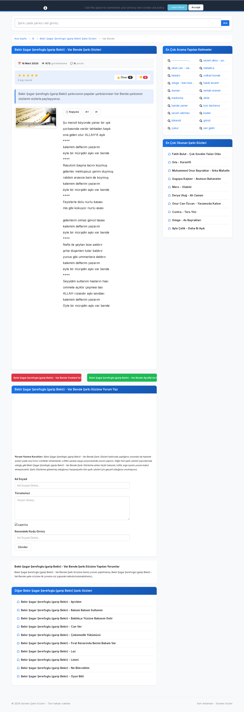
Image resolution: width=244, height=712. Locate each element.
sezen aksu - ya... (214, 60)
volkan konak (211, 75)
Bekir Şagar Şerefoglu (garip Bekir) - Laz (48, 651)
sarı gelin (209, 128)
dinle (206, 98)
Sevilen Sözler (224, 703)
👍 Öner (124, 77)
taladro (176, 75)
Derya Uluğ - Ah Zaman (187, 195)
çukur (175, 128)
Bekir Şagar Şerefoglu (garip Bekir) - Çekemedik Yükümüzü (61, 635)
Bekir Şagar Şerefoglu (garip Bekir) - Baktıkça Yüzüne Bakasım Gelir (67, 618)
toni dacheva (211, 105)
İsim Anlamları (205, 703)
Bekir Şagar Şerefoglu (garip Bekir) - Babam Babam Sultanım (62, 610)
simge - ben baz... (183, 82)
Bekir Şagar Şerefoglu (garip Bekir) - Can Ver (51, 626)
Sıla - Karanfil (181, 162)
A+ (87, 111)
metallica (208, 68)
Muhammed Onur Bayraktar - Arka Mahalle (201, 170)
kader (207, 113)
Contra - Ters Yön (184, 212)
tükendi (176, 120)
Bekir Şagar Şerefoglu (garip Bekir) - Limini (50, 659)
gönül (206, 120)
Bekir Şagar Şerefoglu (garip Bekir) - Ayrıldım (51, 601)
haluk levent (211, 82)
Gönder (23, 547)
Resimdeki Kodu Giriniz (30, 531)
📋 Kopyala (72, 111)
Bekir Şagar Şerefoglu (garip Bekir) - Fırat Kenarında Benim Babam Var (68, 643)
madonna (177, 98)
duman (176, 90)
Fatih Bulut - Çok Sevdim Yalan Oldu (196, 154)
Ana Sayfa (20, 38)
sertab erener (212, 90)
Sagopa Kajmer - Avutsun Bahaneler (196, 178)
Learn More (177, 7)
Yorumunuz (22, 493)
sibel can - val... (181, 68)
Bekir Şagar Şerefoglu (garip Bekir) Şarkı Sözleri (68, 38)
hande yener (180, 105)
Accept (196, 7)
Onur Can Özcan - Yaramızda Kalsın (196, 203)
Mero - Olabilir (182, 187)
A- (96, 111)
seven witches (181, 113)
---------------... (181, 60)
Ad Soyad (21, 479)
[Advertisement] (36, 188)
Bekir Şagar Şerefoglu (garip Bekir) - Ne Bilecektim (55, 667)
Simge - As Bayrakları (186, 220)
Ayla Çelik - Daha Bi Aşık (188, 228)
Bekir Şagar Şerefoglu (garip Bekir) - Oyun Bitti (52, 676)
